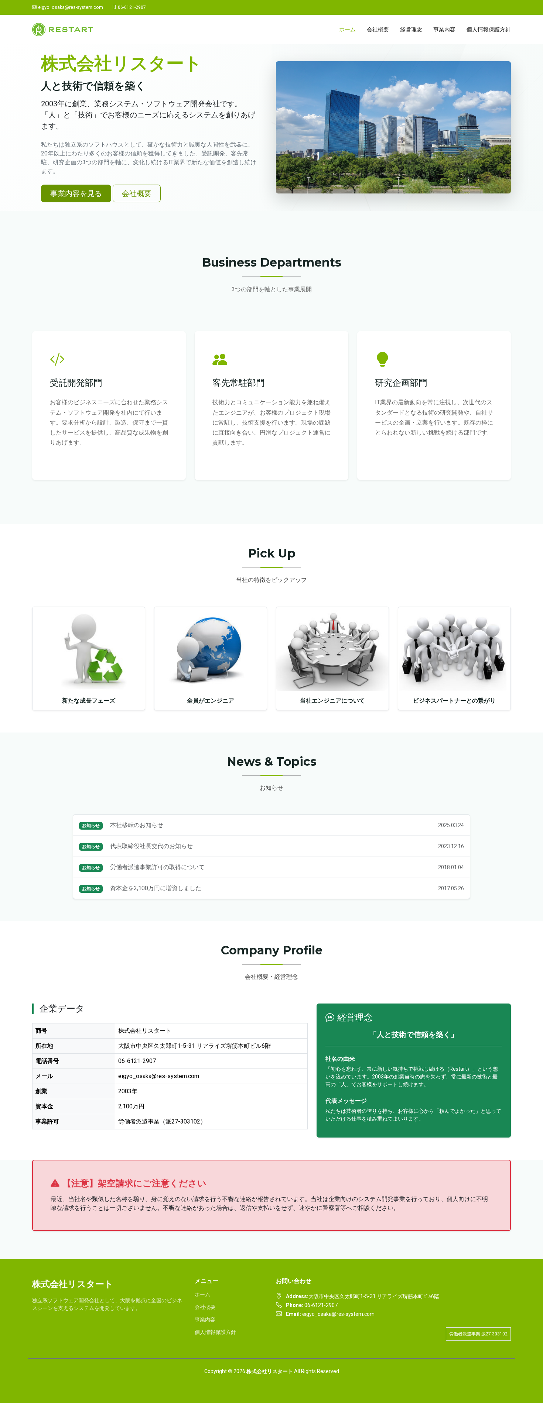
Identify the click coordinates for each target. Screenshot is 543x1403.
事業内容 (444, 29)
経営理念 (411, 29)
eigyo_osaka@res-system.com (70, 7)
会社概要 (378, 29)
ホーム (347, 29)
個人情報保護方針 (489, 29)
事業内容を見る (76, 193)
